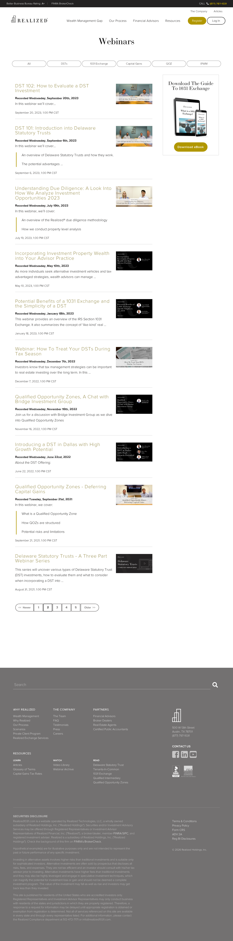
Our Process (118, 21)
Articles (218, 11)
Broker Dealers (102, 720)
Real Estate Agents (104, 725)
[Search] (215, 684)
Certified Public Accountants (110, 729)
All (29, 63)
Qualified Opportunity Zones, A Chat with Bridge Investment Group (62, 399)
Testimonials (60, 725)
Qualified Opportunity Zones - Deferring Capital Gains (60, 489)
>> (93, 607)
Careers (58, 733)
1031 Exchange (99, 63)
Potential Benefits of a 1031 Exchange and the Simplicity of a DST (62, 304)
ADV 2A (177, 834)
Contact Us (181, 746)
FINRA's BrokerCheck (87, 841)
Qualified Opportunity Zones (110, 782)
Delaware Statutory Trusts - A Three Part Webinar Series (61, 558)
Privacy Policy (180, 825)
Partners (101, 709)
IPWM (204, 63)
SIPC (125, 833)
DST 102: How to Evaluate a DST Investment (52, 88)
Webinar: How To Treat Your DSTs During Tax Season (62, 351)
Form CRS (178, 830)
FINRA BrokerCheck (63, 3)
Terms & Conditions (184, 821)
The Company (198, 11)
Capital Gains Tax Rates (27, 773)
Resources (172, 21)
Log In (216, 20)
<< (19, 607)
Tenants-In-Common (106, 769)
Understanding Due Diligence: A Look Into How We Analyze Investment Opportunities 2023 (63, 193)
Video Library (61, 765)
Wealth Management (26, 716)
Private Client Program (27, 733)
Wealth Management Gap (84, 21)
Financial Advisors (146, 21)
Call (202, 3)
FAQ (56, 720)
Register (197, 20)
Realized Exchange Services (30, 738)
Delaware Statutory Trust (108, 765)
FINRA (117, 833)
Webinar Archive (63, 769)
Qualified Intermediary (107, 778)
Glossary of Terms (24, 769)
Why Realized (24, 709)
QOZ (169, 63)
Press (56, 729)
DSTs (64, 63)
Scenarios (19, 729)
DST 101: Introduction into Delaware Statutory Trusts (55, 130)
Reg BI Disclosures (184, 838)
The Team (59, 716)
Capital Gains (134, 63)
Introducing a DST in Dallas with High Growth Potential (57, 447)
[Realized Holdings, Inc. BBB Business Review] (175, 771)
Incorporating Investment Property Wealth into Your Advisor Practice (62, 256)
